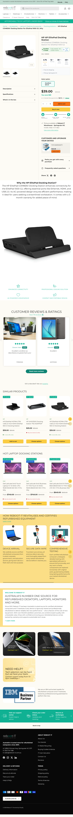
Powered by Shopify (18, 807)
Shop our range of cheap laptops (56, 21)
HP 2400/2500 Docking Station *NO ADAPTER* (34, 423)
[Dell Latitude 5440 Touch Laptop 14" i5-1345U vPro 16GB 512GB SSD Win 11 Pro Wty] (13, 468)
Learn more (7, 521)
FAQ (66, 2)
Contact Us (42, 756)
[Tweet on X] (47, 175)
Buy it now (55, 109)
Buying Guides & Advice (46, 749)
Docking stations (50, 26)
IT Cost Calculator (44, 753)
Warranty (41, 784)
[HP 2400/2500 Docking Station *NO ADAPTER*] (36, 406)
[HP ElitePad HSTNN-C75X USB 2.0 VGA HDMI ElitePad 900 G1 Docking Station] (13, 406)
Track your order (8, 777)
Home (5, 26)
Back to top (36, 725)
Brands (60, 2)
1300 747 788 (35, 17)
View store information (51, 130)
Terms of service (43, 780)
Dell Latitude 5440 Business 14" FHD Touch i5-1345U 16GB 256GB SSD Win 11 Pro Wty (36, 487)
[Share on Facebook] (51, 175)
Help (27, 17)
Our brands (42, 742)
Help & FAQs (7, 780)
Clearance (6, 17)
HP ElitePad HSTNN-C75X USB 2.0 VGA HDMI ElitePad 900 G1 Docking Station (13, 424)
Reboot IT (9, 807)
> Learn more (10, 621)
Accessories (13, 26)
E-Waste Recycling (44, 746)
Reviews (41, 760)
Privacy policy (43, 769)
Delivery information (10, 769)
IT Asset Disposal (18, 17)
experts (45, 384)
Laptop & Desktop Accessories (30, 26)
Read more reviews (36, 371)
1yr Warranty (57, 145)
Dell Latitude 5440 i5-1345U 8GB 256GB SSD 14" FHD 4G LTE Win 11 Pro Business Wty (60, 486)
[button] (1, 340)
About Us (41, 738)
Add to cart (61, 104)
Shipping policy (43, 773)
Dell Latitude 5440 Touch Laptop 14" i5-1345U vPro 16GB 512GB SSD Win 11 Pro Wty (12, 487)
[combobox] (39, 8)
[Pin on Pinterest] (55, 175)
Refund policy (43, 777)
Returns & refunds (9, 773)
